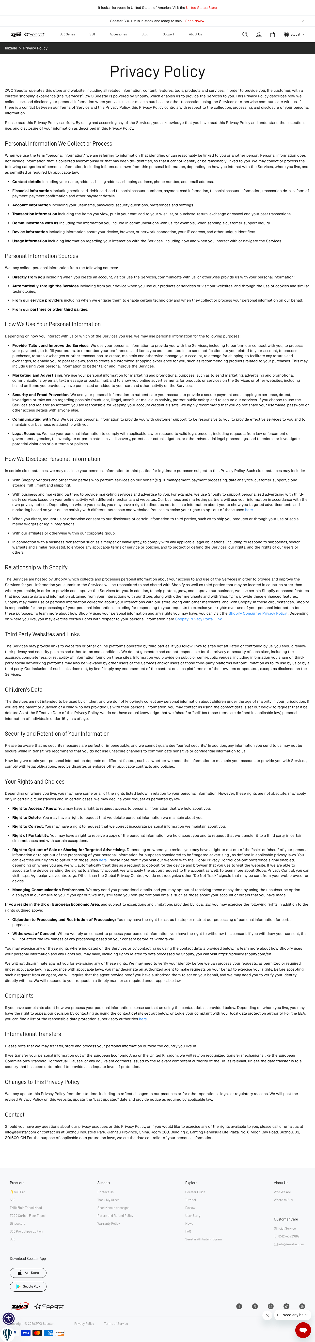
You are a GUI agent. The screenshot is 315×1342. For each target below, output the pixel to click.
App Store (32, 1272)
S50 (12, 1239)
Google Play (31, 1286)
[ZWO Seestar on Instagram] (271, 1306)
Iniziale (11, 48)
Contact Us (105, 1192)
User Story (192, 1215)
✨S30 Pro (17, 1192)
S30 (12, 1200)
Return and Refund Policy (115, 1215)
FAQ (188, 1231)
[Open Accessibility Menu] (8, 1318)
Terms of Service (116, 1323)
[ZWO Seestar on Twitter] (255, 1306)
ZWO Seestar (44, 1323)
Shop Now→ (195, 21)
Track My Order (108, 1200)
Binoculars (17, 1223)
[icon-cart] (273, 34)
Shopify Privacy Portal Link (198, 619)
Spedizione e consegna (113, 1207)
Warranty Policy (108, 1223)
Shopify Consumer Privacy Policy (258, 613)
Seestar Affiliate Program (203, 1239)
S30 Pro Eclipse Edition (26, 1231)
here (249, 510)
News (189, 1223)
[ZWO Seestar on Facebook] (239, 1306)
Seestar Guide (195, 1192)
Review (190, 1207)
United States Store (201, 7)
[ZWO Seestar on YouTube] (302, 1306)
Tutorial (190, 1200)
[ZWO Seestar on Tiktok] (286, 1306)
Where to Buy (283, 1200)
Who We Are (282, 1192)
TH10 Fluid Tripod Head (26, 1207)
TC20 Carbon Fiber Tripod (28, 1215)
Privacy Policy (84, 1323)
